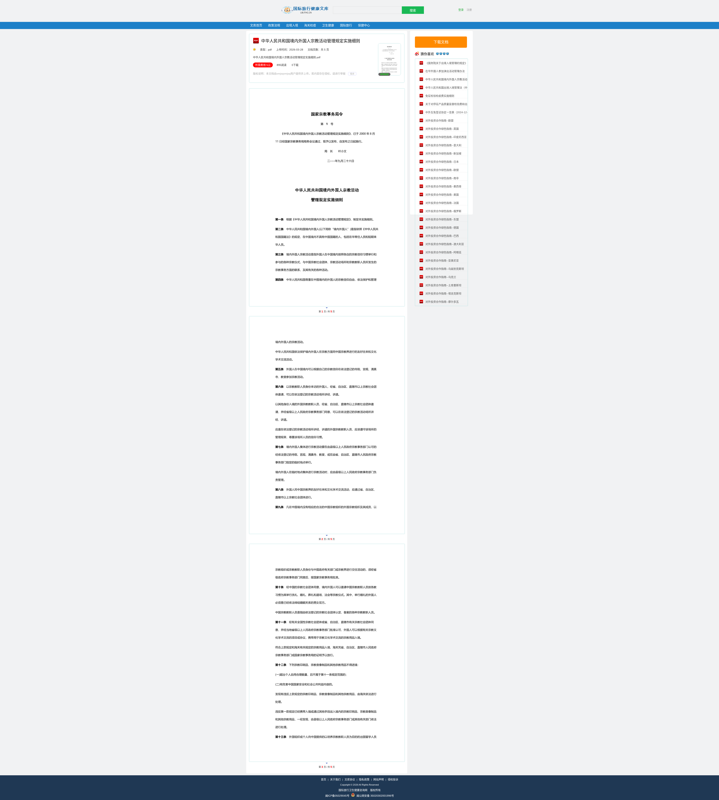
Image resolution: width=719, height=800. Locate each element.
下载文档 (440, 42)
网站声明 (378, 779)
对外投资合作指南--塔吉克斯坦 (443, 293)
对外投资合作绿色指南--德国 (442, 227)
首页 (323, 779)
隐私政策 (364, 779)
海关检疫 (310, 25)
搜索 (413, 10)
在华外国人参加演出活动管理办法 (445, 71)
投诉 (352, 74)
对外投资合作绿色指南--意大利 (443, 145)
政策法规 (274, 25)
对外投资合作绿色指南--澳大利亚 (444, 244)
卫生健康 (328, 25)
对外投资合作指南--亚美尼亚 (442, 260)
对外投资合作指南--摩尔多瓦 (442, 301)
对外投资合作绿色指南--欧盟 (442, 169)
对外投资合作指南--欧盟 (439, 120)
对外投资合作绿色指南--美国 (442, 194)
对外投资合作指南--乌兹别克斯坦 (444, 268)
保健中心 (364, 25)
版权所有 (375, 790)
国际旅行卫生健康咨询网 (353, 790)
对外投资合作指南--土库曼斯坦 (443, 285)
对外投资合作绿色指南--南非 (442, 178)
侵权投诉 (393, 779)
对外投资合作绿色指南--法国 (442, 202)
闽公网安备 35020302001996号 (375, 795)
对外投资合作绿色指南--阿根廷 (443, 252)
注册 (469, 9)
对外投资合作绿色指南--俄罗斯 (443, 211)
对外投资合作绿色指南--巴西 (442, 235)
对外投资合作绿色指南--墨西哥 (443, 186)
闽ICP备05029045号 (337, 795)
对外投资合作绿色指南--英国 (442, 128)
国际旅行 (346, 25)
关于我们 (335, 779)
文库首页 (256, 25)
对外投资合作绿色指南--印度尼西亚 (446, 137)
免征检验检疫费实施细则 (439, 95)
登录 (461, 9)
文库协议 (350, 779)
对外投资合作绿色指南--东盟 (442, 219)
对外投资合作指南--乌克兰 (440, 277)
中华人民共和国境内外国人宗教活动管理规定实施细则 (310, 41)
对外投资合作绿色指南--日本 (442, 161)
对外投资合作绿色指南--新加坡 (443, 153)
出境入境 (292, 25)
